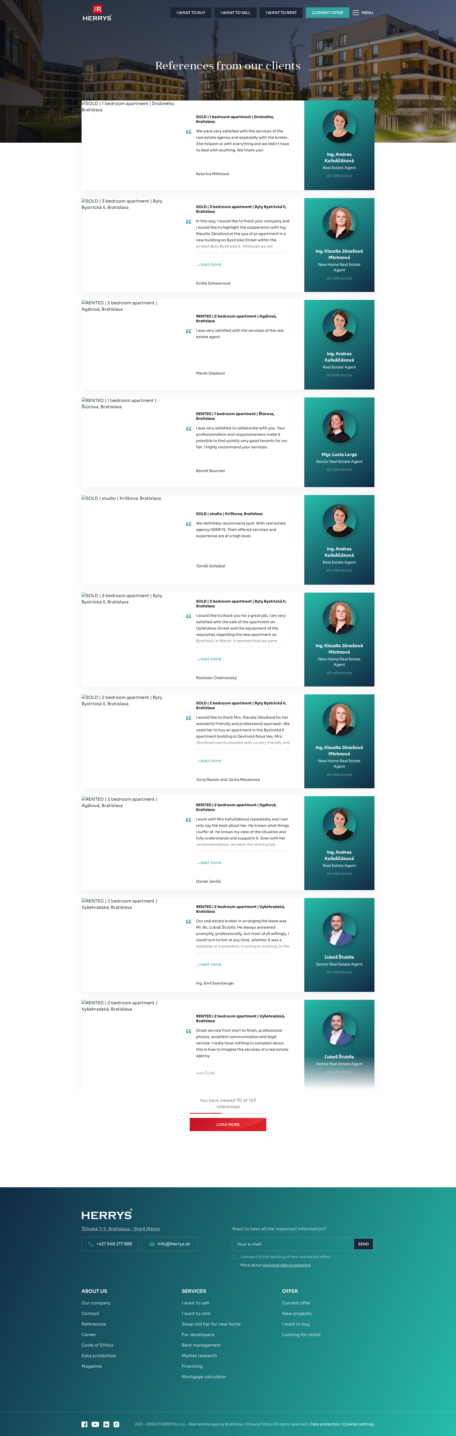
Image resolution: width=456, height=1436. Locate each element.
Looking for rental (301, 1334)
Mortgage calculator (204, 1377)
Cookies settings (358, 1424)
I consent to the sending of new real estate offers (285, 1256)
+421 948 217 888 (114, 1244)
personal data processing (287, 1265)
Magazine (92, 1366)
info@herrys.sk (174, 1244)
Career (89, 1334)
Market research (199, 1355)
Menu (367, 12)
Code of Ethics (97, 1345)
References (94, 1324)
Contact (90, 1313)
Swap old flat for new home (211, 1324)
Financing (192, 1366)
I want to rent (196, 1313)
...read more (208, 264)
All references (339, 175)
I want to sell (195, 1303)
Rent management (201, 1345)
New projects (297, 1313)
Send (363, 1244)
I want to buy (296, 1324)
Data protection (99, 1355)
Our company (96, 1303)
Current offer (296, 1303)
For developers (198, 1334)
